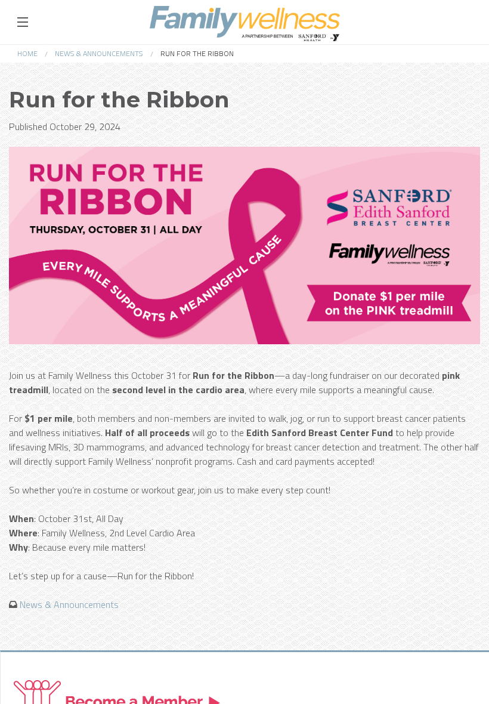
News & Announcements (99, 53)
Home (27, 53)
